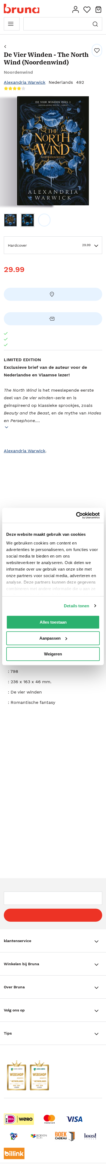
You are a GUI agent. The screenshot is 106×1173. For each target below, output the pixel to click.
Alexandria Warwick (24, 82)
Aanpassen (50, 638)
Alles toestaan (53, 622)
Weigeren (53, 654)
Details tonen (76, 605)
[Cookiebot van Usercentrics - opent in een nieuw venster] (76, 515)
